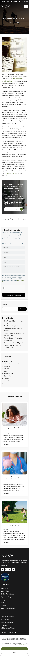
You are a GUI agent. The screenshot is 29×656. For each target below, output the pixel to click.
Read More (6, 444)
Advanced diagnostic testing (12, 364)
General (18, 22)
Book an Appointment (7, 594)
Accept (14, 649)
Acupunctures (8, 359)
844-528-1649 (5, 1)
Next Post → (22, 219)
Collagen (6, 378)
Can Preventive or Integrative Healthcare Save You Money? (13, 478)
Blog (5, 371)
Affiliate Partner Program (8, 608)
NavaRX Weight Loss (7, 622)
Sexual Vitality (5, 619)
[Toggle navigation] (26, 6)
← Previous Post (8, 219)
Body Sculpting (8, 373)
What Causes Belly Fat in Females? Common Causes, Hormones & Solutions (14, 328)
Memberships (5, 591)
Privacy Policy (22, 644)
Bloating (6, 368)
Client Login (25, 1)
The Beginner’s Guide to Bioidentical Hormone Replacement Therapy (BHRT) (13, 429)
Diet (5, 383)
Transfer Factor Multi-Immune (13, 526)
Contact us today (11, 173)
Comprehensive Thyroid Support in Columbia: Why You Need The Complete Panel (14, 345)
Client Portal (4, 588)
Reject (14, 652)
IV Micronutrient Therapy (8, 628)
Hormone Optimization (7, 616)
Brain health (7, 376)
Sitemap (3, 605)
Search (5, 305)
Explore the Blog (6, 597)
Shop (2, 603)
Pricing (3, 600)
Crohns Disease (8, 381)
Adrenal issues (8, 361)
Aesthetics (7, 366)
